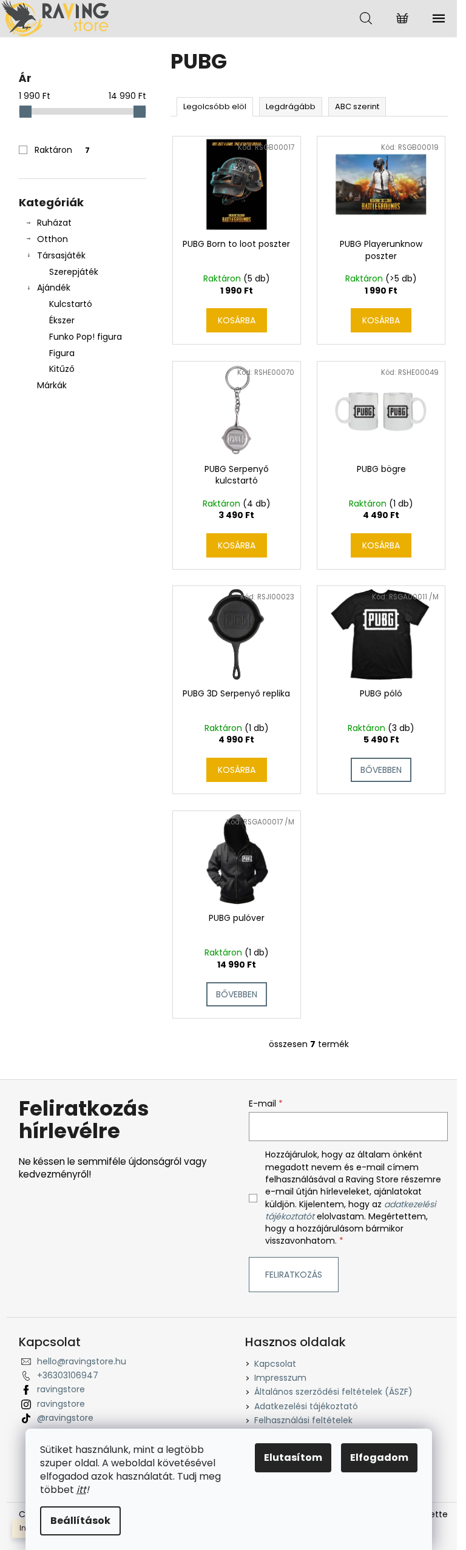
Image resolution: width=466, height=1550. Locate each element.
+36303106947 (67, 1375)
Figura (62, 353)
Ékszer (62, 320)
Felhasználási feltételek (303, 1420)
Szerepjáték (73, 272)
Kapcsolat (275, 1364)
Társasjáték (61, 255)
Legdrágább (291, 106)
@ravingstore (65, 1418)
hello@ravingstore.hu (81, 1361)
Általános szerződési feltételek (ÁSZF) (333, 1392)
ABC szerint (357, 106)
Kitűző (62, 369)
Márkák (52, 385)
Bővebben (381, 770)
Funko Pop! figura (85, 337)
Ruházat (54, 223)
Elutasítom (293, 1457)
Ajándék (53, 287)
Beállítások (80, 1521)
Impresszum (280, 1378)
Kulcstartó (70, 304)
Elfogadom (379, 1457)
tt (82, 1490)
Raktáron (62, 150)
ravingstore (61, 1389)
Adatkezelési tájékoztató (306, 1406)
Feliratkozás (293, 1275)
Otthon (52, 239)
